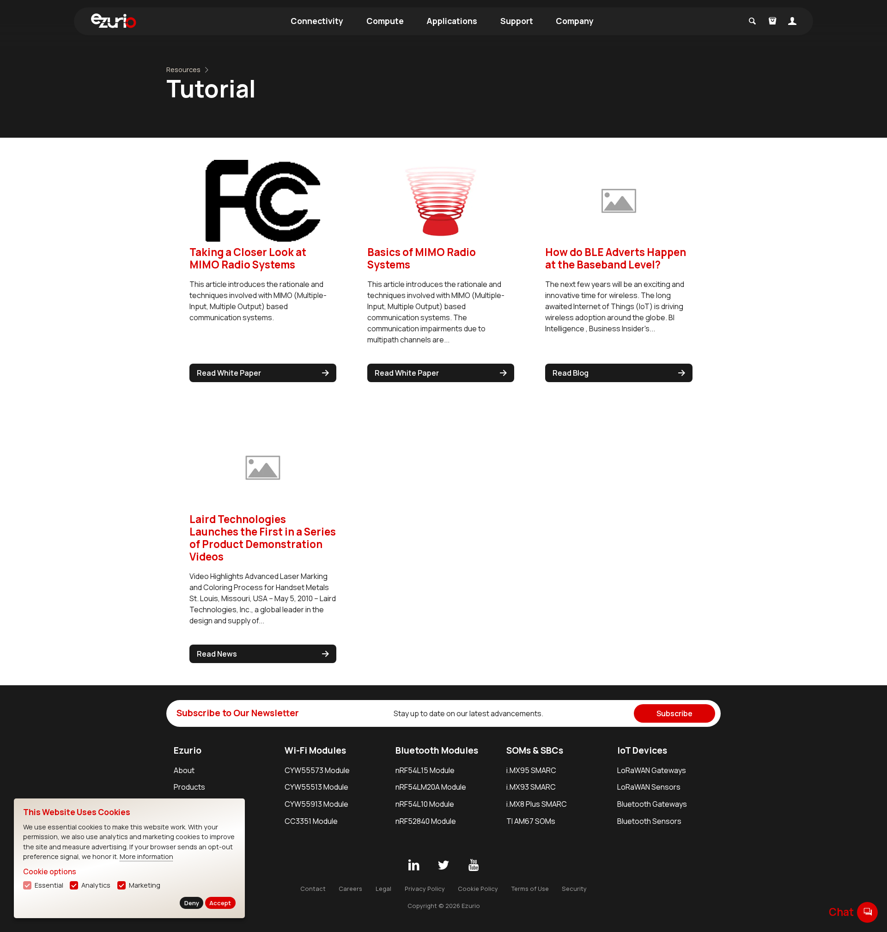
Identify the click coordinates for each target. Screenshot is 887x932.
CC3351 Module (311, 821)
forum (868, 912)
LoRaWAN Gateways (651, 770)
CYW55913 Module (316, 804)
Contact (313, 888)
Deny (191, 903)
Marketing (144, 885)
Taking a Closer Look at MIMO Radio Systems (247, 258)
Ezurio (187, 750)
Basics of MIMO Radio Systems (421, 258)
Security (574, 888)
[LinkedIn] (413, 865)
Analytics (95, 885)
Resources (183, 69)
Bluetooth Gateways (652, 804)
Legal (383, 888)
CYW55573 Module (317, 770)
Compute (385, 20)
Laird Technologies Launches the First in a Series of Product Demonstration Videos (262, 538)
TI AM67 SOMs (530, 821)
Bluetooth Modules (436, 750)
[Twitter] (443, 865)
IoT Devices (642, 750)
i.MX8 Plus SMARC (536, 804)
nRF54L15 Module (425, 770)
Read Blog (571, 373)
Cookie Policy (478, 888)
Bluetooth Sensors (649, 821)
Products (189, 787)
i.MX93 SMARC (531, 787)
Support (516, 20)
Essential (49, 885)
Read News (217, 654)
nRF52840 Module (425, 821)
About (184, 770)
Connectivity (317, 20)
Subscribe (674, 713)
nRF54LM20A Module (430, 787)
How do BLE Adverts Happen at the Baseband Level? (615, 258)
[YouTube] (473, 865)
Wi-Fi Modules (315, 750)
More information (146, 856)
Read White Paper (229, 373)
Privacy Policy (425, 888)
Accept (220, 903)
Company (575, 20)
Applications (451, 20)
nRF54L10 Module (424, 804)
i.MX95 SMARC (531, 770)
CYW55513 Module (316, 787)
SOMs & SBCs (534, 750)
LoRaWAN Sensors (648, 787)
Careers (350, 888)
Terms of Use (530, 888)
